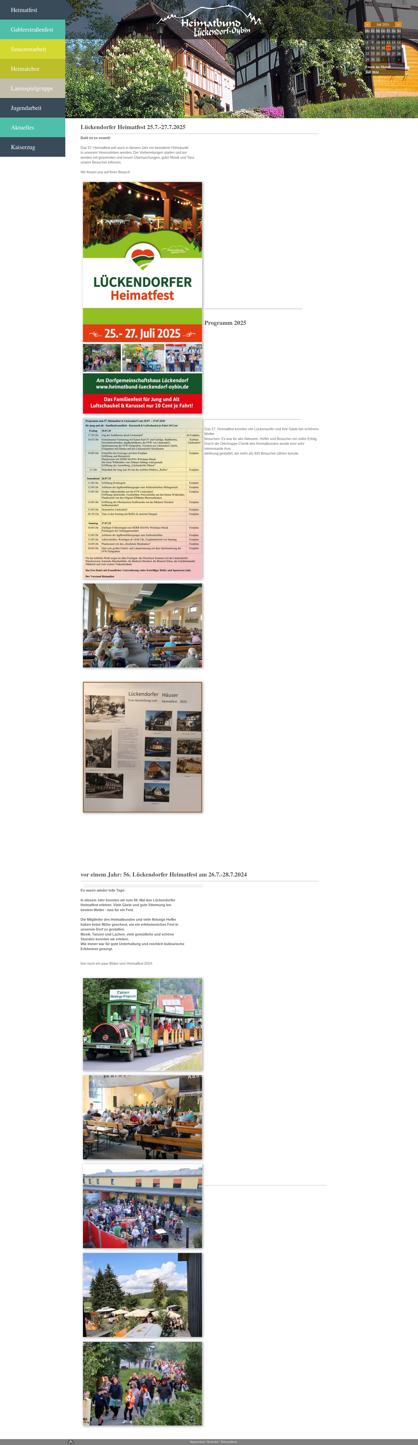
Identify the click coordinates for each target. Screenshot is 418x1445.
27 (393, 53)
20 (393, 48)
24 (378, 53)
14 (399, 42)
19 (388, 47)
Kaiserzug (23, 147)
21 (399, 48)
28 (399, 53)
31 (378, 59)
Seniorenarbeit (28, 49)
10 (378, 42)
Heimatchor (25, 68)
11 (383, 42)
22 (367, 53)
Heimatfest (24, 9)
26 (388, 53)
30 (372, 59)
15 (367, 48)
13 (393, 42)
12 (388, 42)
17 (378, 48)
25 (383, 53)
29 (367, 59)
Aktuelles (22, 127)
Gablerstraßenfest (32, 29)
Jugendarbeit (26, 107)
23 (372, 53)
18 (383, 48)
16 (372, 48)
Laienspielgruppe (32, 88)
